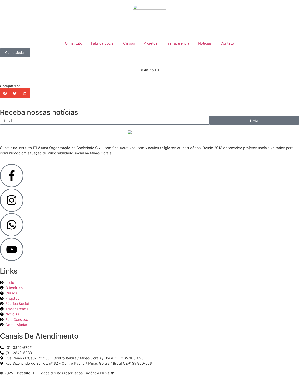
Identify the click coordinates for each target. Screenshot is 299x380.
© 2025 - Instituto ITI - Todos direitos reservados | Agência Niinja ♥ (57, 373)
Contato (227, 43)
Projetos (150, 43)
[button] (5, 93)
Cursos (129, 43)
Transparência (177, 43)
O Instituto (73, 43)
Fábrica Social (102, 43)
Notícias (205, 43)
